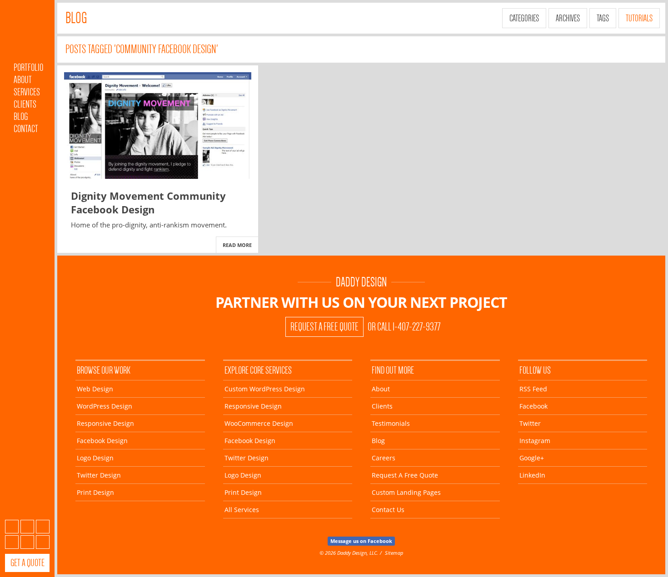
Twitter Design (99, 475)
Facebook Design (102, 440)
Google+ (27, 542)
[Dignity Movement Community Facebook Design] (157, 125)
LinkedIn (43, 542)
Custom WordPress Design (264, 389)
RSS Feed (533, 389)
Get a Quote (27, 562)
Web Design (95, 389)
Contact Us (388, 509)
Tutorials (639, 18)
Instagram (12, 542)
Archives (568, 18)
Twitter (43, 526)
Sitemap (394, 552)
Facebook (27, 526)
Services (27, 92)
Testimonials (391, 423)
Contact (26, 128)
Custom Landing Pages (406, 492)
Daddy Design (361, 282)
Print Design (95, 492)
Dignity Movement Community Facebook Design (148, 202)
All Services (241, 509)
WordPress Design (104, 406)
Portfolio (28, 67)
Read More (237, 245)
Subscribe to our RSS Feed (12, 526)
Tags (603, 18)
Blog (21, 116)
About (23, 79)
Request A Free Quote (324, 327)
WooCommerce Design (258, 423)
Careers (383, 458)
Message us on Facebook (361, 541)
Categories (524, 18)
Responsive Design (105, 423)
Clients (25, 104)
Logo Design (95, 458)
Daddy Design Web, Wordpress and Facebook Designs (27, 33)
